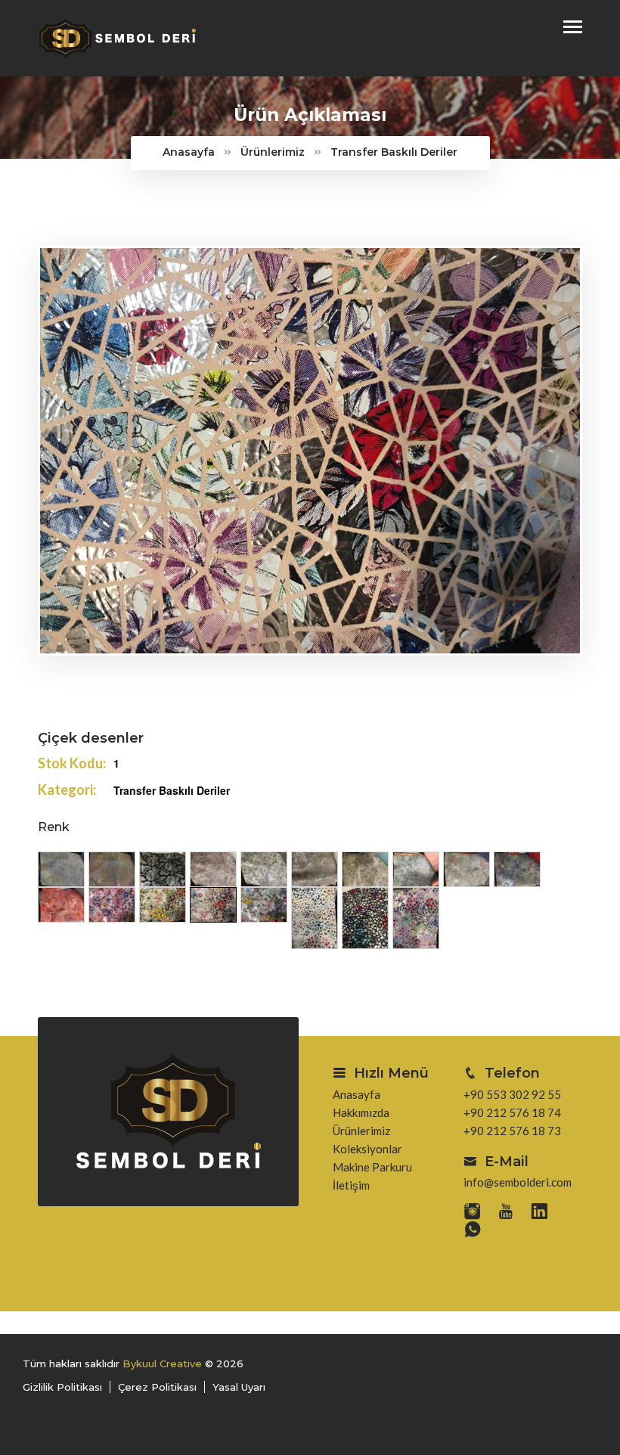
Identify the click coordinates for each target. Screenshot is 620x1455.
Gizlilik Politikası (62, 1387)
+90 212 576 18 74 (512, 1112)
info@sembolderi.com (517, 1182)
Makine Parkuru (372, 1167)
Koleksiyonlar (367, 1149)
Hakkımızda (361, 1112)
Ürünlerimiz (272, 152)
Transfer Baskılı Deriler (393, 152)
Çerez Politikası (157, 1387)
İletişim (351, 1185)
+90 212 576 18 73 (512, 1130)
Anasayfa (189, 152)
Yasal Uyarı (238, 1387)
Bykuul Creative (162, 1363)
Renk (54, 827)
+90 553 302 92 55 (512, 1094)
